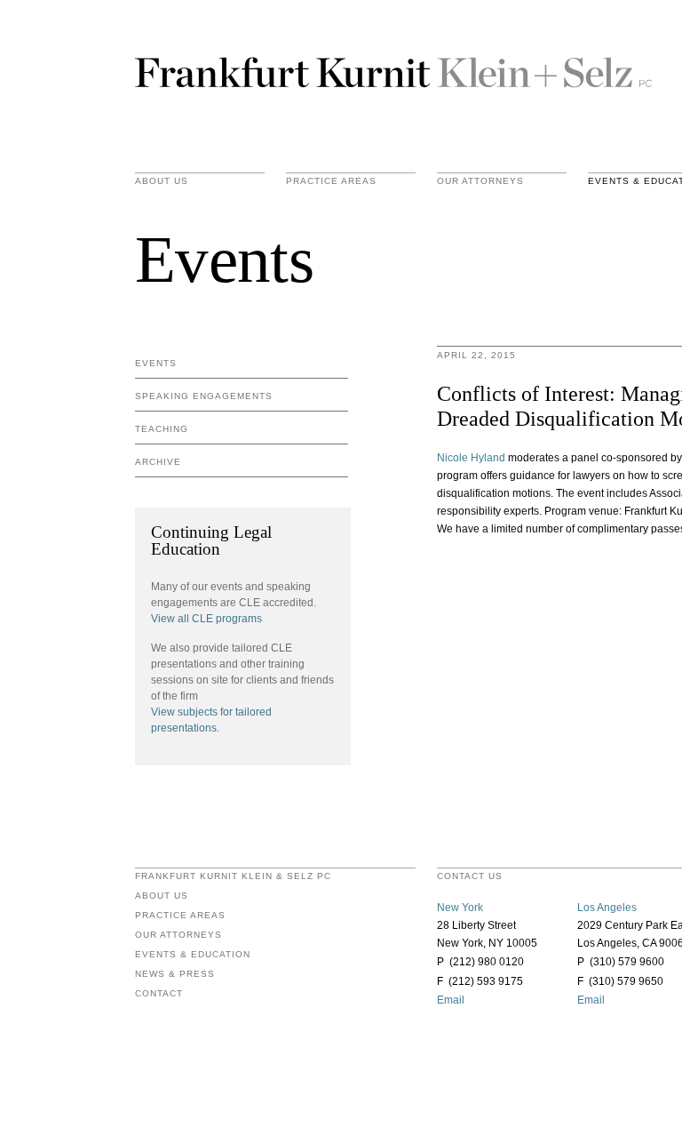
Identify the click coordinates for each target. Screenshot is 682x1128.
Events (156, 363)
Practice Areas (180, 915)
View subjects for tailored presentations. (211, 720)
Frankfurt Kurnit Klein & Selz (393, 71)
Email (450, 1000)
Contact (159, 993)
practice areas (331, 181)
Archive (158, 462)
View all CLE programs (206, 618)
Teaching (161, 429)
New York (460, 907)
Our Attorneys (480, 181)
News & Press (175, 974)
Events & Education (192, 954)
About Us (161, 181)
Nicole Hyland (471, 458)
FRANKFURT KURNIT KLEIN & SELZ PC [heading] (233, 876)
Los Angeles (607, 907)
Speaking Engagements (204, 396)
